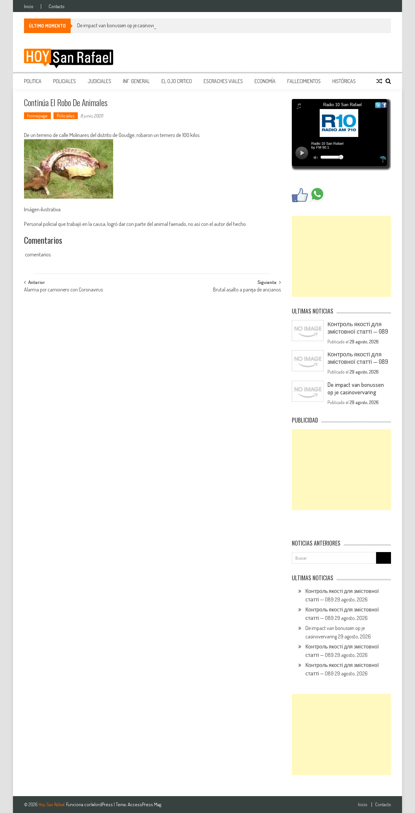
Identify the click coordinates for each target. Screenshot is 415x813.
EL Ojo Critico (176, 81)
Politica (33, 81)
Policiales (64, 81)
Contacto (57, 6)
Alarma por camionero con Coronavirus (63, 290)
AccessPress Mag (144, 804)
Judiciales (99, 81)
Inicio (28, 6)
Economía (265, 81)
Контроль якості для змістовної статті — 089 (357, 327)
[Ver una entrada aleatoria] (379, 81)
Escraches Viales (223, 81)
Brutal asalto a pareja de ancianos (247, 290)
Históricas (344, 81)
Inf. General (136, 81)
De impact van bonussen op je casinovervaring (123, 25)
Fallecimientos (304, 81)
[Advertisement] (341, 256)
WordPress (102, 804)
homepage (37, 116)
